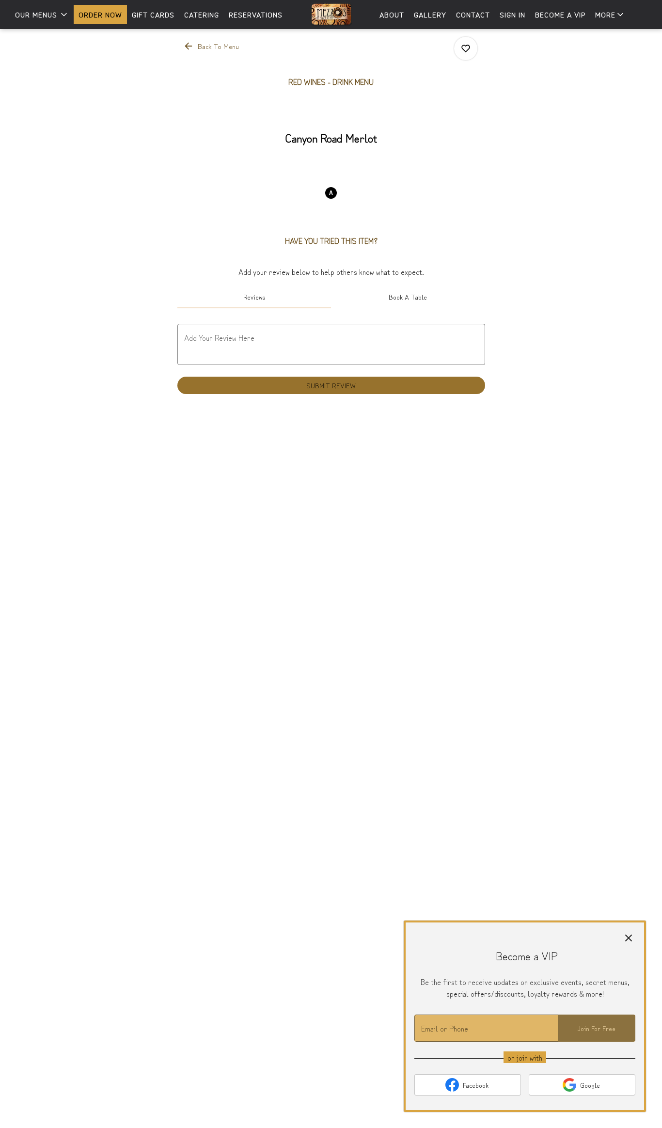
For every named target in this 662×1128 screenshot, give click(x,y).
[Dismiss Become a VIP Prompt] (628, 938)
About (391, 14)
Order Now (100, 14)
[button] (42, 14)
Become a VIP (560, 14)
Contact (473, 14)
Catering (201, 14)
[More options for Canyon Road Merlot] (465, 48)
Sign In (512, 14)
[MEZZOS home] (331, 14)
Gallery (430, 14)
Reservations (256, 14)
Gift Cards (153, 14)
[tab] (254, 296)
